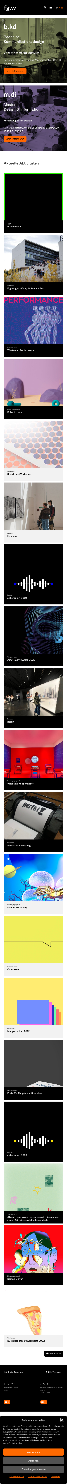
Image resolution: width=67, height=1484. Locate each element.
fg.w (10, 7)
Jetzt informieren (15, 71)
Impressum (55, 1476)
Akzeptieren (33, 1452)
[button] (62, 1419)
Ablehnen (33, 1460)
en (57, 7)
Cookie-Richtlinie (17, 1476)
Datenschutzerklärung (37, 1476)
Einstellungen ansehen (34, 1469)
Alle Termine (54, 1372)
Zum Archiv (54, 1353)
